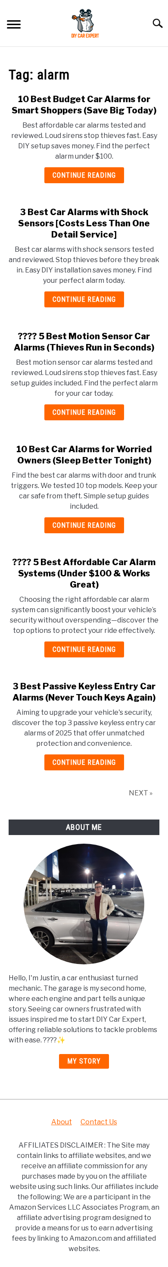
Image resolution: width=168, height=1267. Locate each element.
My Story (84, 1061)
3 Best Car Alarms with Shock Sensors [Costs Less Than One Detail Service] (84, 223)
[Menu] (14, 25)
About (61, 1122)
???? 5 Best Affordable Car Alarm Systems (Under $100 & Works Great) (84, 573)
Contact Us (99, 1122)
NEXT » (140, 793)
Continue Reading (84, 175)
